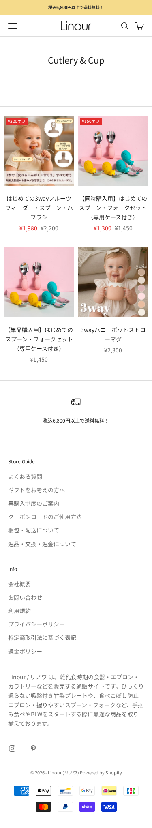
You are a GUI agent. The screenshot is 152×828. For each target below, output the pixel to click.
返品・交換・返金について (42, 544)
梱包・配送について (33, 530)
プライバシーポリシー (36, 624)
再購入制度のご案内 (33, 503)
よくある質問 (25, 476)
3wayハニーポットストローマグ (113, 334)
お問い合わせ (25, 597)
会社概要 (19, 584)
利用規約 (19, 611)
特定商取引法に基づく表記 (42, 637)
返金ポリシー (25, 651)
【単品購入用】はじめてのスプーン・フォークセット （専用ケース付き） (39, 339)
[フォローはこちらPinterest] (33, 748)
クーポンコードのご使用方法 (45, 517)
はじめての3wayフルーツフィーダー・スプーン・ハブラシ (39, 207)
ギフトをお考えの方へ (36, 490)
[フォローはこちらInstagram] (12, 748)
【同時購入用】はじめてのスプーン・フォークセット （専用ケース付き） (113, 207)
